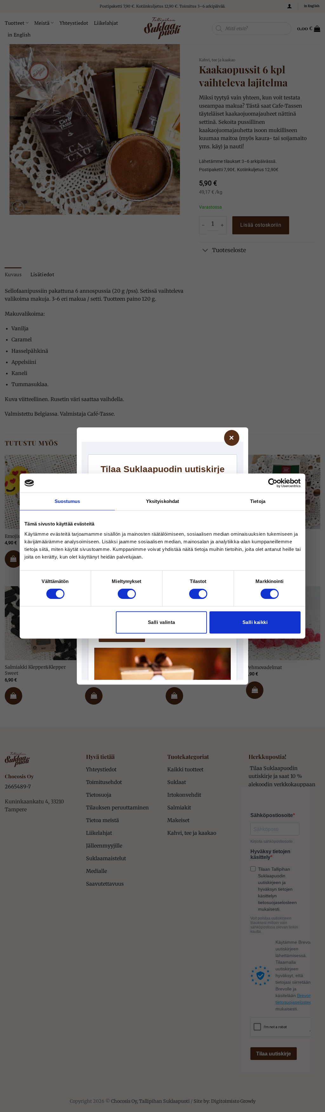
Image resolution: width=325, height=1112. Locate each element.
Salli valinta (161, 622)
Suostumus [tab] (67, 501)
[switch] (127, 594)
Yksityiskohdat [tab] (162, 501)
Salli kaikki (255, 622)
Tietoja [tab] (257, 501)
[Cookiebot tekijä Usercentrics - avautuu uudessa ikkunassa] (273, 483)
